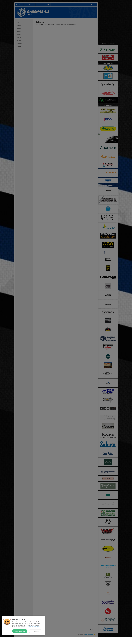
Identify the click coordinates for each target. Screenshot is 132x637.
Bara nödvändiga (35, 631)
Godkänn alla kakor (19, 631)
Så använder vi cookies (33, 627)
